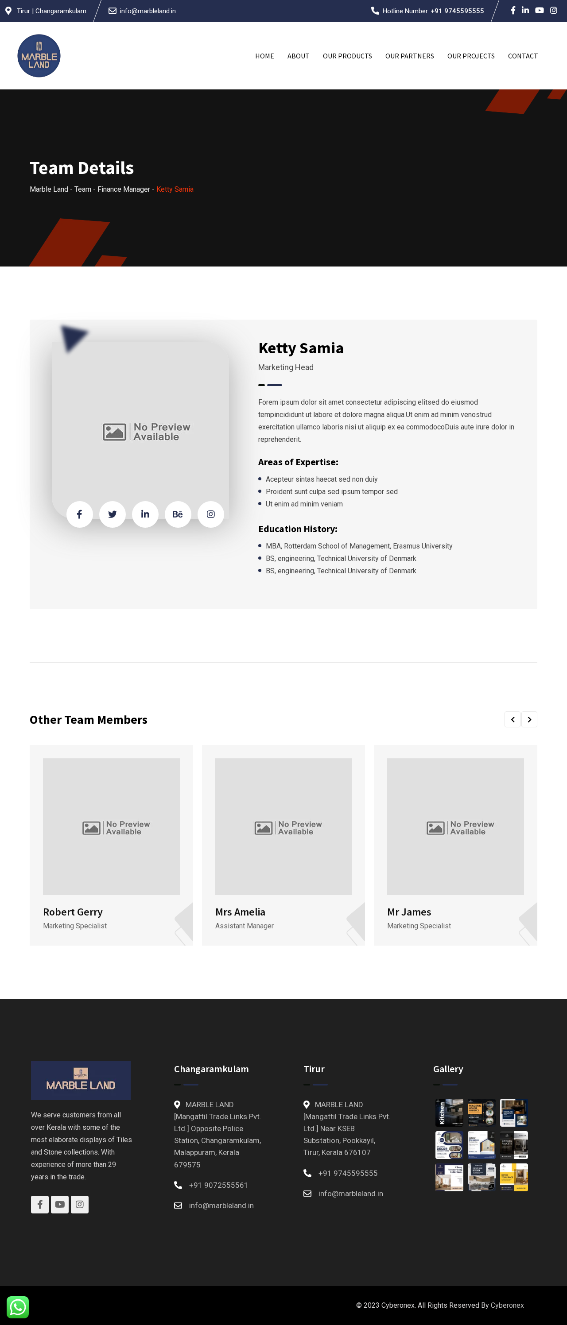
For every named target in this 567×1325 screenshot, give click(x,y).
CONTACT (523, 55)
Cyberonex (507, 1305)
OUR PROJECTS (471, 55)
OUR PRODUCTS (347, 55)
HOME (264, 55)
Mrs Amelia (240, 912)
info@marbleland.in (148, 11)
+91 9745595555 (457, 11)
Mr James (409, 912)
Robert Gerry (73, 912)
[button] (512, 719)
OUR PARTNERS (409, 55)
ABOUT (298, 55)
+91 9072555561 (219, 1185)
